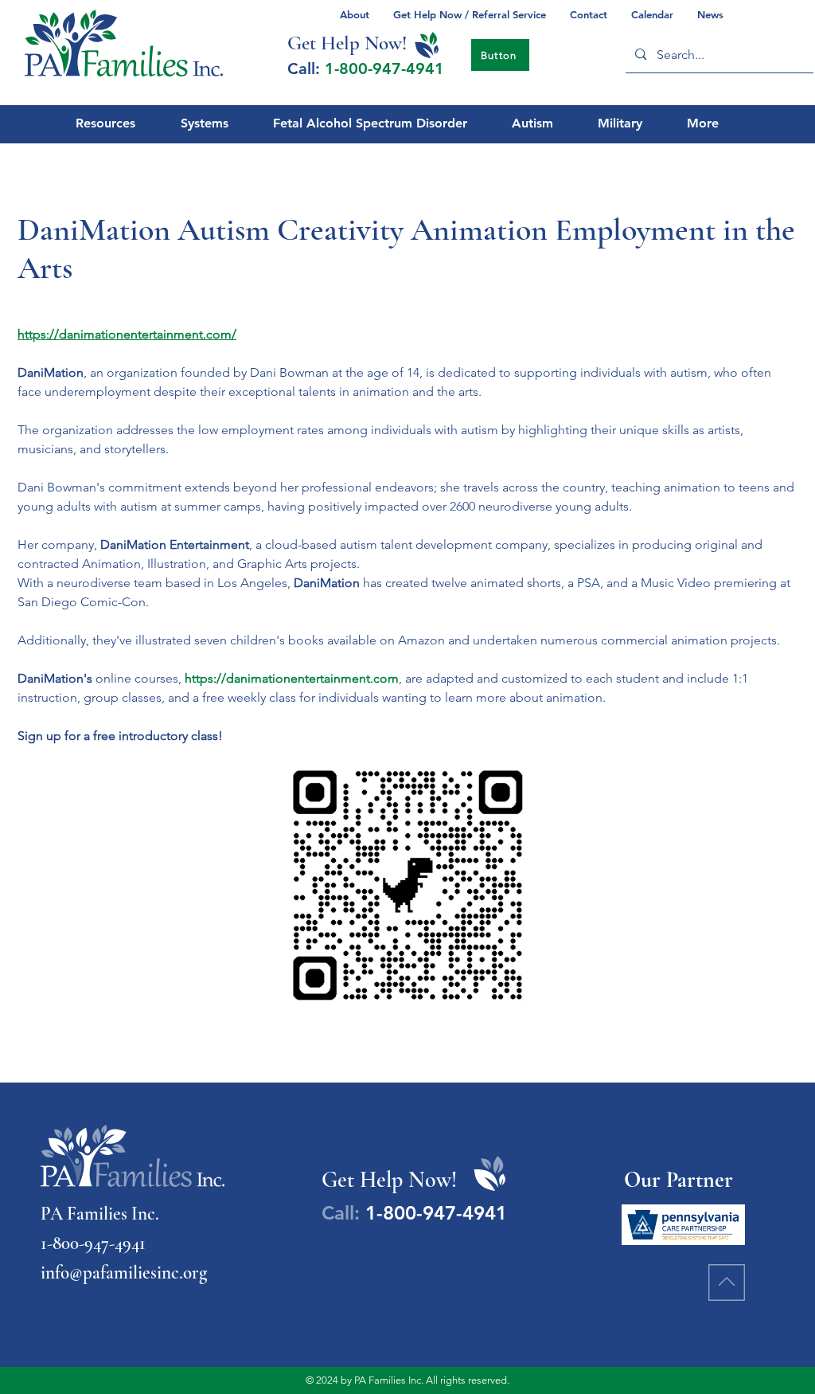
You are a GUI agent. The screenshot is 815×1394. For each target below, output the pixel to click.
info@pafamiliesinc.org (124, 1273)
